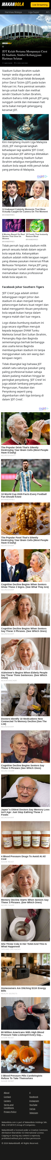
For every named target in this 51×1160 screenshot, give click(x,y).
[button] (25, 126)
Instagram (34, 1101)
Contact (7, 1096)
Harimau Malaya (13, 12)
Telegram (33, 1113)
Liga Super (33, 12)
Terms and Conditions (9, 1106)
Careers (7, 1101)
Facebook (33, 1096)
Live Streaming (40, 4)
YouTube (33, 1105)
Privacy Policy (10, 1111)
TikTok (32, 1109)
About (6, 1092)
